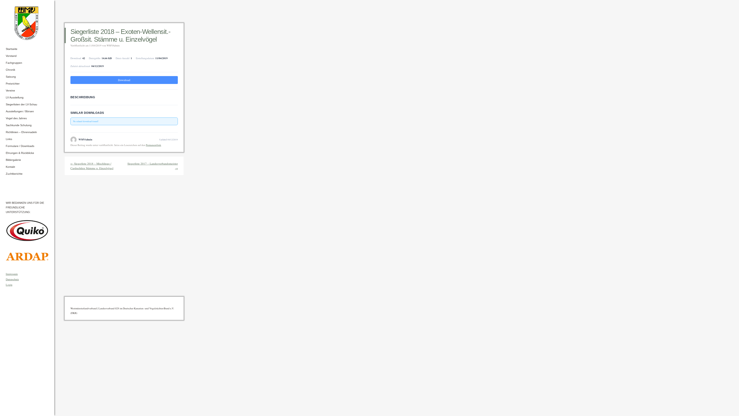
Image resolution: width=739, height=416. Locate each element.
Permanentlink (153, 145)
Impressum (12, 274)
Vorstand (11, 55)
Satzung (11, 76)
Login (9, 285)
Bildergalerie (13, 159)
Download (124, 80)
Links (9, 139)
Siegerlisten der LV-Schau (21, 104)
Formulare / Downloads (20, 146)
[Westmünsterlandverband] (27, 22)
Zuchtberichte (14, 173)
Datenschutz (12, 279)
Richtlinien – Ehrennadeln (21, 132)
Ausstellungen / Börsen (20, 111)
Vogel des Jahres (16, 118)
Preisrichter (13, 83)
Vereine (10, 90)
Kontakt (10, 166)
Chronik (10, 69)
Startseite (11, 48)
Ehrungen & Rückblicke (20, 152)
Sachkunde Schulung (19, 125)
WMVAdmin (113, 45)
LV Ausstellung (14, 97)
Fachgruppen (14, 62)
